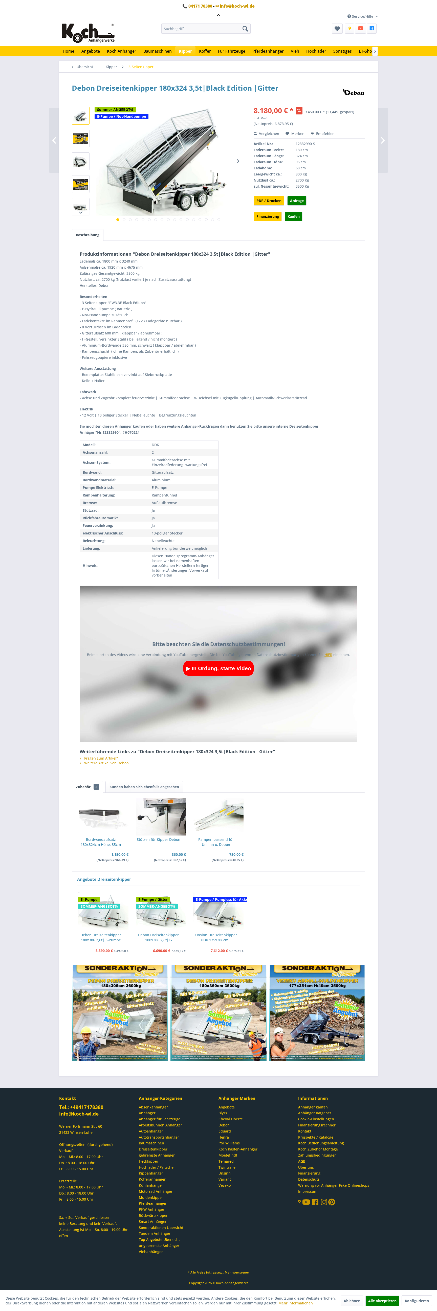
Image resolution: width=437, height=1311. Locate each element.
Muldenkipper (151, 1197)
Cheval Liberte (231, 1119)
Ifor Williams (229, 1143)
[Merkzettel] (337, 29)
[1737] (120, 1013)
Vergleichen (268, 133)
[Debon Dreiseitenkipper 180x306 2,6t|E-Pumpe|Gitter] (161, 911)
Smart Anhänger (153, 1221)
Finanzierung (267, 216)
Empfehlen (325, 133)
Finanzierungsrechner (317, 1125)
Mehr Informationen (295, 1303)
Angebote (227, 1107)
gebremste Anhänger (157, 1155)
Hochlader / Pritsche (156, 1167)
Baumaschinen (151, 1143)
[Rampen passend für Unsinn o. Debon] (218, 817)
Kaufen (294, 216)
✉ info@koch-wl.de (235, 6)
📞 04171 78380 (197, 6)
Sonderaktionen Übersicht (161, 1227)
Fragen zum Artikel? (100, 758)
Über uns (306, 1167)
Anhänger (147, 1112)
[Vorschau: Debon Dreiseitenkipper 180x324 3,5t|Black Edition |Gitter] (81, 116)
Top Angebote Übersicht (159, 1239)
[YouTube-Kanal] (307, 1202)
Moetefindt (228, 1155)
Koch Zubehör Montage (318, 1149)
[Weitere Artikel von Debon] (353, 93)
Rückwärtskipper (153, 1215)
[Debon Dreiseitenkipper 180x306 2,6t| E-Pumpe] (103, 911)
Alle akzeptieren (382, 1300)
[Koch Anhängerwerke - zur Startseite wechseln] (88, 34)
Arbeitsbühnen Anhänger (160, 1125)
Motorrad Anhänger (155, 1191)
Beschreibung (87, 234)
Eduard (225, 1131)
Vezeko (225, 1185)
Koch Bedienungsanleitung (321, 1143)
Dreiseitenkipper (153, 1149)
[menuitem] (206, 29)
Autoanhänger (151, 1131)
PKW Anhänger (151, 1209)
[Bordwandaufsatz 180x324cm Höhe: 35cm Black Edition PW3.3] (103, 817)
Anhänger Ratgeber (314, 1112)
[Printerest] (331, 1203)
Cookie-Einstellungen (316, 1119)
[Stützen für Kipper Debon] (161, 817)
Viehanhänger (151, 1251)
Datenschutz (308, 1179)
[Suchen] (245, 29)
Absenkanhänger (153, 1107)
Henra (224, 1137)
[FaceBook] (372, 29)
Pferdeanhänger (153, 1203)
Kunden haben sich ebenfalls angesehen (144, 786)
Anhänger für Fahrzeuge (159, 1119)
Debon (224, 1125)
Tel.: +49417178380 (81, 1107)
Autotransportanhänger (159, 1137)
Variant (225, 1179)
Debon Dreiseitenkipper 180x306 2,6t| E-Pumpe (100, 937)
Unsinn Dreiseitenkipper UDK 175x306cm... (216, 937)
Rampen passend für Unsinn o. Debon (216, 842)
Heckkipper (148, 1161)
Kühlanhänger (151, 1185)
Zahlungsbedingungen (317, 1155)
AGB (301, 1161)
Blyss (223, 1112)
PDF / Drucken (268, 200)
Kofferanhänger (152, 1179)
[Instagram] (324, 1203)
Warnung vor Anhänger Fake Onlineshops (333, 1185)
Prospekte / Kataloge (315, 1137)
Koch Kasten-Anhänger (238, 1149)
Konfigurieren (417, 1300)
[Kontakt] (349, 29)
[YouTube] (360, 29)
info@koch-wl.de (79, 1113)
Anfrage (297, 200)
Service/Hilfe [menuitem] (362, 16)
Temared (226, 1161)
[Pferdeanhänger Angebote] (317, 1013)
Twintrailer (228, 1167)
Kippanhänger (151, 1173)
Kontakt (304, 1131)
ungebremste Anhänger (159, 1245)
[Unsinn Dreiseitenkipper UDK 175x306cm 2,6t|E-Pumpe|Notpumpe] (218, 911)
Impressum (307, 1191)
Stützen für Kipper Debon (158, 839)
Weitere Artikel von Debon (106, 763)
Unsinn (225, 1173)
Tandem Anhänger (154, 1233)
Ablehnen (352, 1300)
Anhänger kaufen (313, 1107)
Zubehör (86, 786)
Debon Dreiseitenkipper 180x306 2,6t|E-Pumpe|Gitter (158, 937)
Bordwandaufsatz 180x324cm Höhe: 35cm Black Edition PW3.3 (101, 842)
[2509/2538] (219, 1013)
